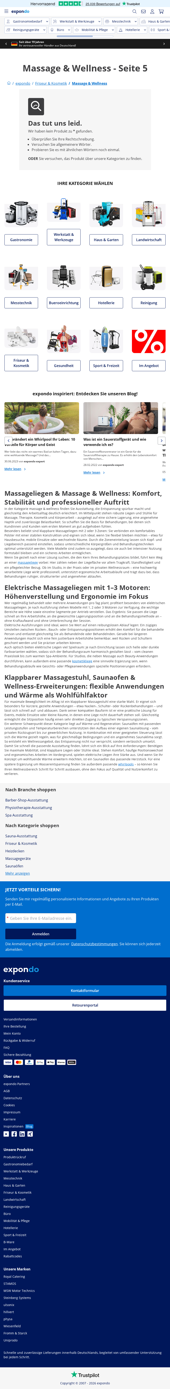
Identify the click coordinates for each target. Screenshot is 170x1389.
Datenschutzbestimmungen (94, 943)
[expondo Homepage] (9, 83)
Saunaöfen (14, 866)
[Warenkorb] (161, 11)
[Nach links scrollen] (6, 44)
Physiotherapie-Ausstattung (28, 807)
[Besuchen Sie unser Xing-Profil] (30, 1135)
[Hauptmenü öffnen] (6, 11)
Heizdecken (14, 851)
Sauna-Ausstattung (21, 836)
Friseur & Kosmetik (21, 843)
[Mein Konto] (152, 11)
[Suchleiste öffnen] (134, 11)
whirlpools (126, 764)
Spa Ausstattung (19, 815)
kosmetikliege (82, 661)
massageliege (28, 562)
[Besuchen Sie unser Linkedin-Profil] (22, 1135)
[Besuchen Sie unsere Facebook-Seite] (14, 1135)
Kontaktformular (85, 990)
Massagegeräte (18, 858)
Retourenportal (85, 1005)
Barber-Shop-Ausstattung (26, 800)
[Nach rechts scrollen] (164, 44)
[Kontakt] (143, 11)
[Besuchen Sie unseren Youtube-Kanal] (6, 1135)
